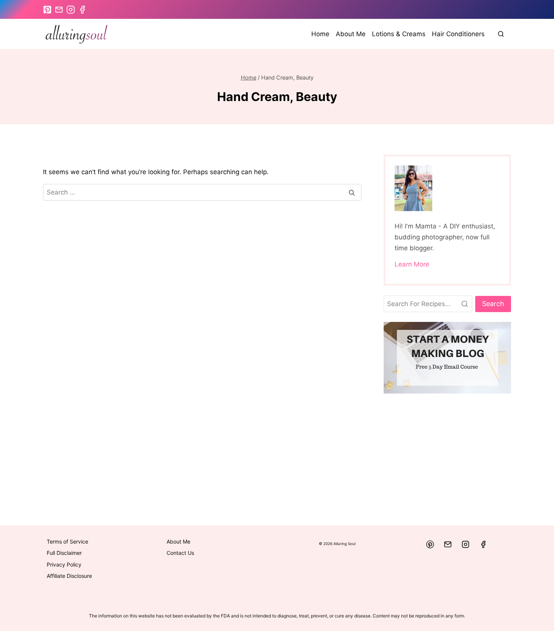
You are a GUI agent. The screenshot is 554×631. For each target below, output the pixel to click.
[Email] (448, 544)
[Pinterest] (430, 544)
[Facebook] (483, 544)
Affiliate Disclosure (69, 576)
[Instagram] (465, 544)
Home (320, 34)
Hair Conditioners (458, 34)
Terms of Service (67, 541)
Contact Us (180, 553)
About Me (351, 34)
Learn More (412, 264)
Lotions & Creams (398, 34)
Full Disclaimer (64, 553)
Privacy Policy (64, 564)
